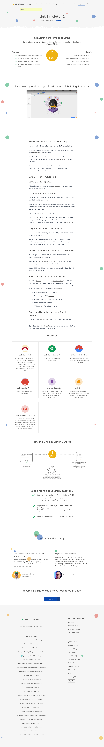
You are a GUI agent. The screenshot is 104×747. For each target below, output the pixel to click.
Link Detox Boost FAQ (74, 659)
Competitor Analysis (74, 629)
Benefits (48, 4)
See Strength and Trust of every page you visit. (31, 695)
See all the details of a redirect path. (31, 711)
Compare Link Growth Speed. (31, 660)
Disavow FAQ (72, 652)
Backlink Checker (73, 622)
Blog (64, 4)
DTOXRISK (35, 217)
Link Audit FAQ (72, 649)
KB (60, 4)
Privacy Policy (72, 670)
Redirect (51, 296)
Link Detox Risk (43, 261)
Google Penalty (45, 319)
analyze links (41, 213)
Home (42, 20)
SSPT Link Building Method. (31, 731)
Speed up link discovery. (31, 644)
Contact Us (71, 663)
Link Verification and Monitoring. (31, 679)
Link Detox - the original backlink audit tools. (31, 664)
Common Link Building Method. (31, 648)
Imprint (70, 673)
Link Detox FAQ (72, 656)
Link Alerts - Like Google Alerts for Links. (31, 671)
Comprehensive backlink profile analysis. (31, 640)
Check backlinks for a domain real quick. (31, 703)
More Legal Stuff (73, 677)
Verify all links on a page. (31, 675)
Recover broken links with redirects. (31, 683)
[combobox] (31, 9)
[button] (70, 3)
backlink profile (37, 152)
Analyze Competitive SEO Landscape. (31, 656)
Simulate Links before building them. (31, 727)
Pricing (55, 4)
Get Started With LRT (50, 599)
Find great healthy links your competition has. (31, 652)
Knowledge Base (73, 645)
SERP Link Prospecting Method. (31, 723)
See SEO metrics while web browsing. (31, 719)
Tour (37, 4)
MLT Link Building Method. (31, 691)
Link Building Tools (73, 632)
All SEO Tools (49, 20)
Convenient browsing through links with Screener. (31, 715)
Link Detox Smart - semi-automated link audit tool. (31, 667)
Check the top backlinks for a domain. (31, 699)
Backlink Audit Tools (74, 625)
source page (56, 186)
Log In (89, 4)
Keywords (58, 288)
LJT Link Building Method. (31, 687)
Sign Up (81, 4)
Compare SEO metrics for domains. (31, 707)
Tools (42, 4)
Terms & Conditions (73, 666)
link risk (38, 281)
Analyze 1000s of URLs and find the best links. (31, 735)
